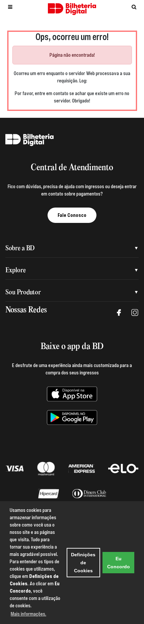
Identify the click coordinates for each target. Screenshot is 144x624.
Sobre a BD (19, 248)
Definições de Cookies (83, 562)
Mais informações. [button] (28, 614)
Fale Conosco (72, 215)
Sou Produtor (23, 292)
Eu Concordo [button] (118, 562)
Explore (15, 270)
